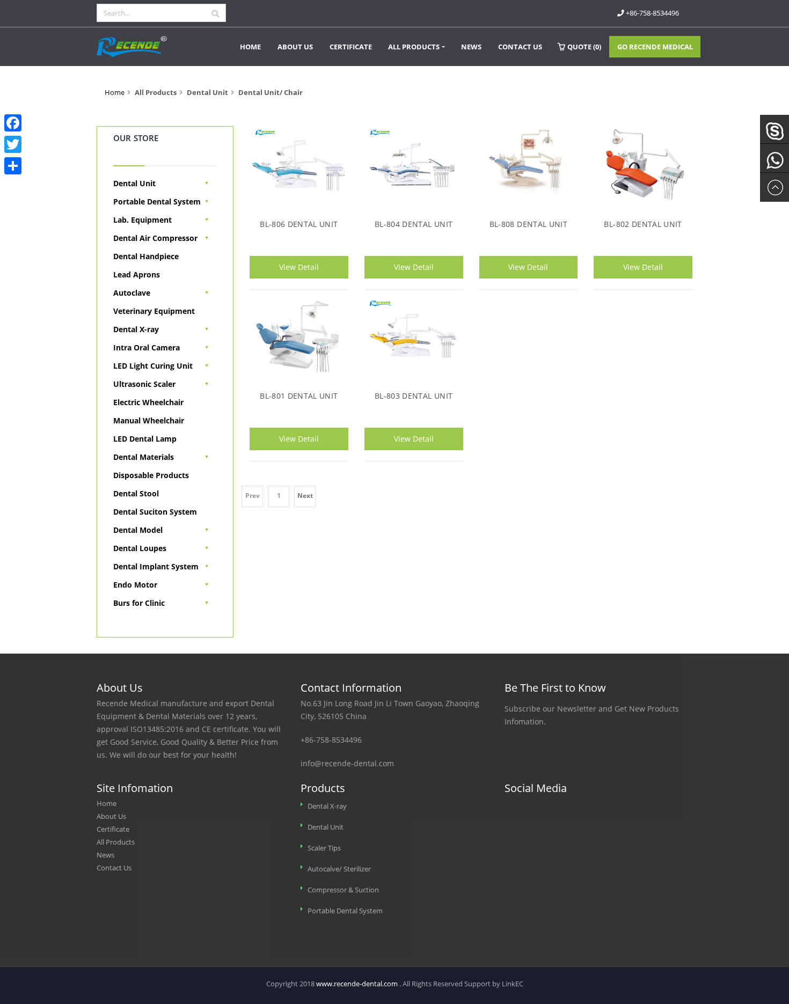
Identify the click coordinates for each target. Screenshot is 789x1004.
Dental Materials (143, 457)
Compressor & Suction (343, 890)
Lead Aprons (136, 274)
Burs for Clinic (139, 603)
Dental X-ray (136, 329)
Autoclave (131, 293)
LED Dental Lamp (145, 439)
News (471, 47)
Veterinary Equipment (154, 311)
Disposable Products (151, 475)
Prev (252, 495)
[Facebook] (13, 123)
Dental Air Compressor (155, 238)
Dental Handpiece (146, 256)
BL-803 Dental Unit (413, 396)
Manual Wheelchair (148, 420)
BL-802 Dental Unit (643, 224)
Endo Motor (135, 585)
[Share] (13, 166)
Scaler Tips (324, 848)
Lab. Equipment (142, 220)
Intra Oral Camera (146, 347)
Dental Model (138, 530)
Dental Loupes (139, 548)
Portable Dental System (157, 201)
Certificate (351, 47)
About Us (295, 47)
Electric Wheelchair (148, 402)
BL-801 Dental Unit (299, 396)
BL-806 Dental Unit (299, 224)
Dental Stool (136, 493)
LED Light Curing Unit (153, 366)
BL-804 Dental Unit (413, 224)
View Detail (299, 267)
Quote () (584, 47)
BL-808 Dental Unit (528, 224)
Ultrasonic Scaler (144, 384)
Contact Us (520, 47)
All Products (414, 47)
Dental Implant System (156, 566)
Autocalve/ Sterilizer (339, 869)
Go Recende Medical (655, 47)
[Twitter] (13, 144)
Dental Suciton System (155, 512)
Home (250, 47)
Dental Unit (134, 183)
